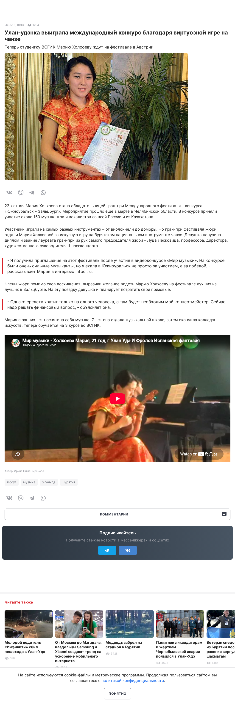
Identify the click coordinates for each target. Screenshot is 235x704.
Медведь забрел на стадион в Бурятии (124, 644)
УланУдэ (49, 482)
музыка (29, 482)
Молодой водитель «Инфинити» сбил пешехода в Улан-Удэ (25, 647)
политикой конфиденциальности (132, 680)
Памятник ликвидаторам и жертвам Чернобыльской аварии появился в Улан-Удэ (179, 649)
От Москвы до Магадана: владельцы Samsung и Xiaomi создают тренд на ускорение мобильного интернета (78, 651)
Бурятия (68, 482)
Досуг (11, 482)
